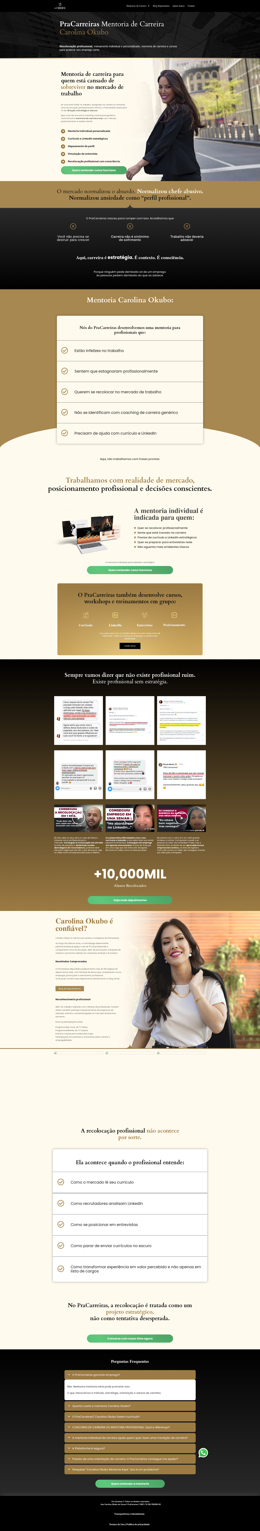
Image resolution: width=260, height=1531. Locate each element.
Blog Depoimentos (161, 5)
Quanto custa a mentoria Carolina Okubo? (101, 1406)
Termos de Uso (117, 1524)
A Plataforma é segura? (88, 1448)
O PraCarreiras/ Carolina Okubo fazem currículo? (106, 1417)
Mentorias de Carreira (136, 5)
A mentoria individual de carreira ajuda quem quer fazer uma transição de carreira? (130, 1438)
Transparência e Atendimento (129, 1514)
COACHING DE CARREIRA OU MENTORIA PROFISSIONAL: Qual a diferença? (121, 1427)
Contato (191, 5)
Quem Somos (179, 5)
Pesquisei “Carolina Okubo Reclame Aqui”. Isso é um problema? (115, 1469)
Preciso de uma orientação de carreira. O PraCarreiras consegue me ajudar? (125, 1459)
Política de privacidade (138, 1524)
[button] (78, 818)
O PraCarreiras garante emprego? (96, 1375)
